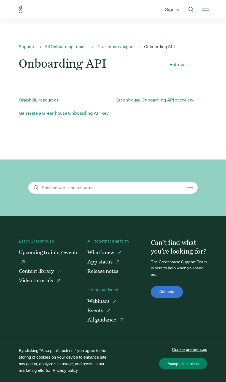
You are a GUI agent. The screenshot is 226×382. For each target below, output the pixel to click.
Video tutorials (36, 280)
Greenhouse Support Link (21, 10)
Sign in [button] (172, 9)
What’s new (101, 252)
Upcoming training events (48, 252)
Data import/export (115, 46)
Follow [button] (177, 64)
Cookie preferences (189, 349)
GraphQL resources (39, 100)
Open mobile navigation (205, 9)
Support (27, 46)
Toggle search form (191, 9)
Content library (37, 270)
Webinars (99, 300)
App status (100, 261)
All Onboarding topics (66, 46)
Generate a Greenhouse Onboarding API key (64, 113)
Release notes (102, 270)
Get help (166, 291)
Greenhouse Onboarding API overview (154, 100)
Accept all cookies (183, 363)
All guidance (102, 319)
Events (95, 310)
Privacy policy (65, 370)
